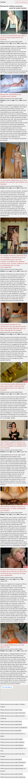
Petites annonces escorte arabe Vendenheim (12, 713)
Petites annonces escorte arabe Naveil (11, 759)
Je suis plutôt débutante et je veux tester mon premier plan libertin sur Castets (14, 182)
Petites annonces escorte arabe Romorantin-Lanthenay (12, 717)
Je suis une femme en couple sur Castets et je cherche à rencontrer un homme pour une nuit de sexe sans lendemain (13, 572)
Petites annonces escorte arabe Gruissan (11, 765)
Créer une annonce (21, 2)
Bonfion (3, 2)
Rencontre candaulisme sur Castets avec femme (10, 95)
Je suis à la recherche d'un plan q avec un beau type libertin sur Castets (13, 37)
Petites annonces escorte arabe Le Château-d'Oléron (12, 706)
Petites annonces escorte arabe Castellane (12, 742)
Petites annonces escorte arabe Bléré (10, 730)
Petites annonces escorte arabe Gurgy (11, 721)
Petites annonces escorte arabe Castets (11, 739)
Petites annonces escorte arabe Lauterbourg (12, 777)
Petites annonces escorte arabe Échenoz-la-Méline (12, 735)
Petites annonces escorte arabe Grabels (11, 774)
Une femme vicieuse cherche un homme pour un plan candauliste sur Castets (13, 508)
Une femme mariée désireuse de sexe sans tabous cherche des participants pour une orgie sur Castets (12, 387)
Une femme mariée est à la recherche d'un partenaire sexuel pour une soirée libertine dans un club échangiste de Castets (13, 327)
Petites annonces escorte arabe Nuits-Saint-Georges (12, 755)
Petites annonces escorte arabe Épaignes (11, 745)
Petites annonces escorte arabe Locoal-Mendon (13, 727)
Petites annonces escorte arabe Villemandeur (13, 762)
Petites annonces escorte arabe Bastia (11, 724)
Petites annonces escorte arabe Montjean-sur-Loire (13, 750)
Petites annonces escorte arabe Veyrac (11, 710)
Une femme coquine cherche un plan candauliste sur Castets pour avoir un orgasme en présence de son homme (13, 445)
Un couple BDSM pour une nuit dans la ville (12, 646)
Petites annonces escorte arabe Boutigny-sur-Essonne (13, 770)
